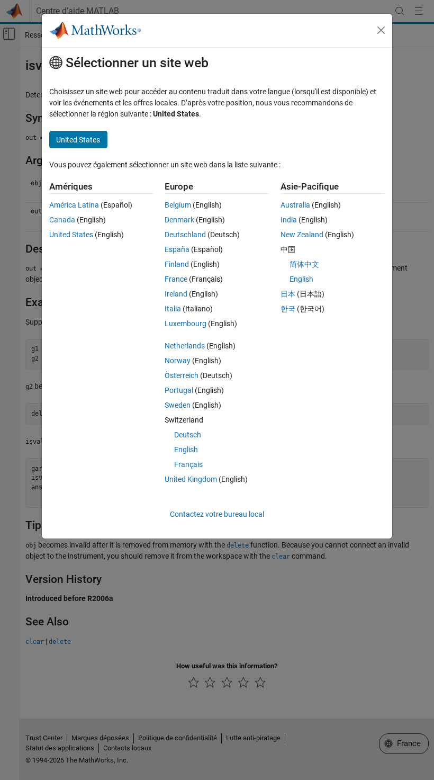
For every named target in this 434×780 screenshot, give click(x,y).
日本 (288, 294)
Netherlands (185, 346)
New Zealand (302, 234)
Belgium (178, 205)
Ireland (176, 294)
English (186, 449)
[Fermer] (381, 30)
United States (71, 234)
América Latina (74, 205)
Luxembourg (185, 323)
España (177, 249)
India (289, 220)
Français (188, 464)
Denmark (179, 220)
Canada (62, 220)
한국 (288, 308)
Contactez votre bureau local (217, 514)
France (176, 279)
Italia (173, 308)
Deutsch (187, 435)
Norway (178, 360)
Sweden (178, 405)
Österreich (181, 375)
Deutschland (185, 234)
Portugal (179, 390)
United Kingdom (191, 479)
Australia (295, 205)
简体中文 (304, 264)
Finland (177, 264)
